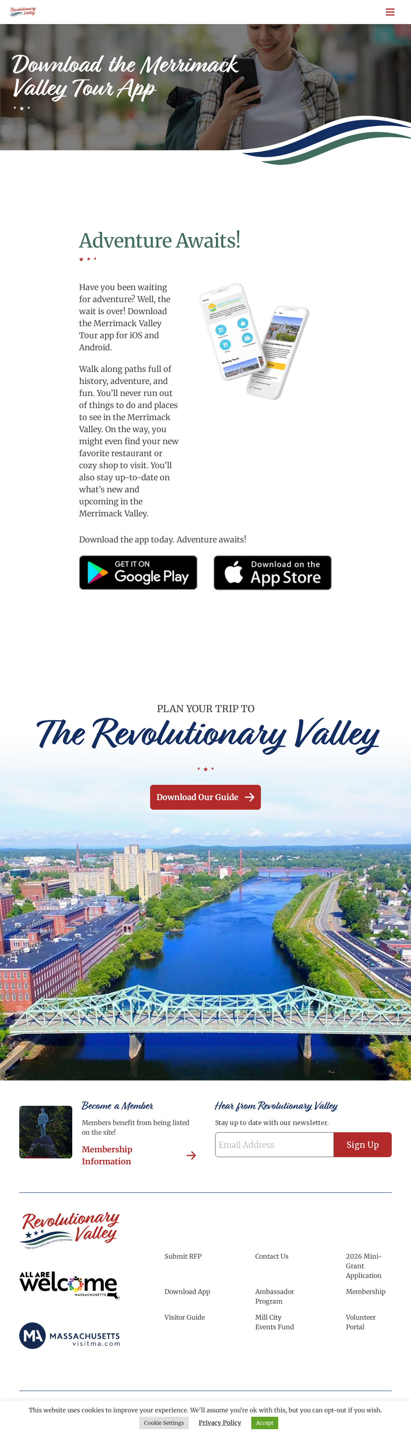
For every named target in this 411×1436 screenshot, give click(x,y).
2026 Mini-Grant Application (364, 1266)
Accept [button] (264, 1423)
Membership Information (107, 1155)
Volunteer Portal (361, 1322)
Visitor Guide (185, 1317)
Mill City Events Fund (274, 1322)
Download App (187, 1292)
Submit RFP (183, 1256)
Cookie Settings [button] (164, 1423)
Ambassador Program (274, 1296)
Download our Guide (197, 797)
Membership (366, 1292)
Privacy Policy (220, 1422)
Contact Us (272, 1256)
